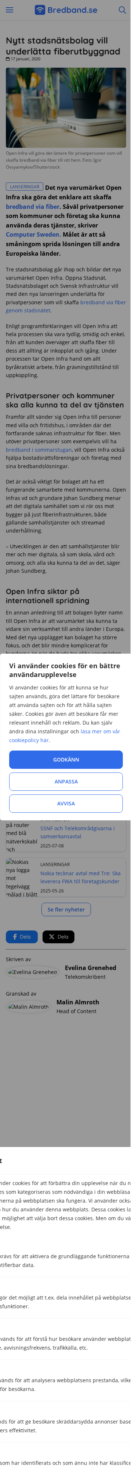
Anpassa (66, 781)
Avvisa (66, 803)
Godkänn (66, 759)
